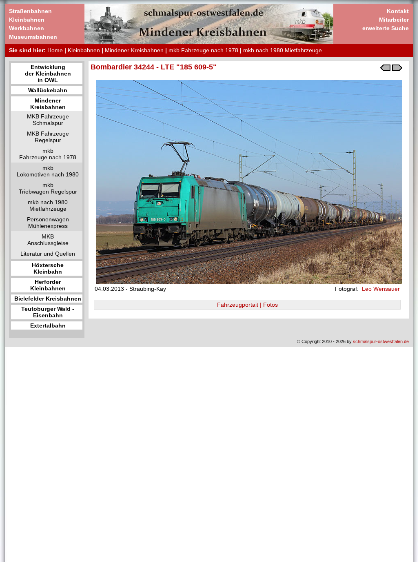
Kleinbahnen (26, 19)
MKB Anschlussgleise (48, 239)
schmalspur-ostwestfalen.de (381, 341)
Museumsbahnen (33, 36)
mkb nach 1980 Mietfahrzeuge (282, 50)
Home (55, 50)
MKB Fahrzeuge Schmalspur (48, 119)
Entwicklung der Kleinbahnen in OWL (48, 73)
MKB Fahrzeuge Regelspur (48, 136)
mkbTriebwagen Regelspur (48, 188)
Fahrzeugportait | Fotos (247, 304)
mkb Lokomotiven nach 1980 (48, 171)
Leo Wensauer (380, 288)
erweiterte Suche (385, 28)
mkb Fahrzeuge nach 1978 (203, 50)
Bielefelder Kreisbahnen (47, 298)
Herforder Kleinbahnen (48, 285)
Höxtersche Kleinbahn (48, 268)
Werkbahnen (26, 28)
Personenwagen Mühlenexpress (48, 222)
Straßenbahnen (30, 11)
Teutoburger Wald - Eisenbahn (47, 312)
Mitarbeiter (394, 19)
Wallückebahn (47, 90)
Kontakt (398, 11)
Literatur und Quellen (47, 253)
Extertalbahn (48, 325)
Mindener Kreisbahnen (134, 50)
